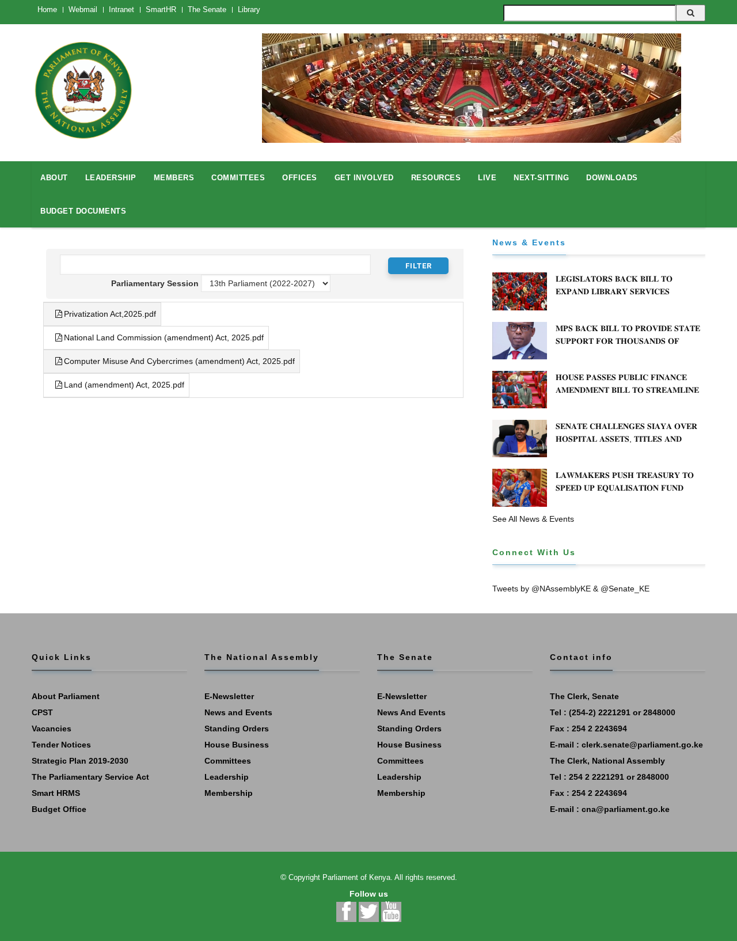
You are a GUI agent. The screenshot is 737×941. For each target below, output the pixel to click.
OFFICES (299, 177)
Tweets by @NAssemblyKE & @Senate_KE (570, 588)
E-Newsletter (229, 696)
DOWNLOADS (612, 177)
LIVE (487, 177)
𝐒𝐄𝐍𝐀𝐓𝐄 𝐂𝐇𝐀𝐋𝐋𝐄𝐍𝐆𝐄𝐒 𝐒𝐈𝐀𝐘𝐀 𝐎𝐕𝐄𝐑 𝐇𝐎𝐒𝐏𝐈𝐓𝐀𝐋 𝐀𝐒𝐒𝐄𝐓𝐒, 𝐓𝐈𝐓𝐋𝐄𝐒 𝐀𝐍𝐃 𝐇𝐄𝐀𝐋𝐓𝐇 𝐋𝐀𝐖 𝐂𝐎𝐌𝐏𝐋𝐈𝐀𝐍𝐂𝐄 (626, 439)
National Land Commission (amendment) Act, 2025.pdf (164, 337)
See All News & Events (533, 518)
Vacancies (51, 728)
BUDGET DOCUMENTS (83, 211)
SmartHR (161, 9)
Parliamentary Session (154, 283)
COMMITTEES (238, 177)
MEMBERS (174, 177)
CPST (42, 712)
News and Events (238, 712)
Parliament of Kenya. (357, 877)
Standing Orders (236, 728)
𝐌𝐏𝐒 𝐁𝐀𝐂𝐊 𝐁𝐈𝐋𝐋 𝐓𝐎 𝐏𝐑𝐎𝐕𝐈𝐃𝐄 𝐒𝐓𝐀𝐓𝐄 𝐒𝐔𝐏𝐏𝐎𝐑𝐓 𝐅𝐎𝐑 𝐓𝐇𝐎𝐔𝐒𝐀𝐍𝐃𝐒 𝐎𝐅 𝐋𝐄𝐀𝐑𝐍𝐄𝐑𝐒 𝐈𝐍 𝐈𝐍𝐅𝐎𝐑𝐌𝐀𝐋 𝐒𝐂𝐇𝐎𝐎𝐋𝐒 (628, 341)
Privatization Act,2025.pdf (110, 313)
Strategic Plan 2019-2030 (80, 760)
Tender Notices (61, 744)
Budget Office (59, 809)
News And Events (411, 712)
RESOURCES (436, 177)
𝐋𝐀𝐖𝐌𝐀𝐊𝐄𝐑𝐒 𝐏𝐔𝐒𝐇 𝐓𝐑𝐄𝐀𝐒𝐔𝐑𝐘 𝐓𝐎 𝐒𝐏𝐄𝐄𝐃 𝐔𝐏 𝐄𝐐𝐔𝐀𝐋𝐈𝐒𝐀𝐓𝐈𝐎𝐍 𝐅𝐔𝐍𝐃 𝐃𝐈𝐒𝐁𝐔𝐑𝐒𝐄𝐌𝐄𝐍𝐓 (625, 487)
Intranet (121, 9)
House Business (236, 744)
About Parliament (66, 696)
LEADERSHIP (110, 177)
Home (47, 9)
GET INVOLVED (364, 177)
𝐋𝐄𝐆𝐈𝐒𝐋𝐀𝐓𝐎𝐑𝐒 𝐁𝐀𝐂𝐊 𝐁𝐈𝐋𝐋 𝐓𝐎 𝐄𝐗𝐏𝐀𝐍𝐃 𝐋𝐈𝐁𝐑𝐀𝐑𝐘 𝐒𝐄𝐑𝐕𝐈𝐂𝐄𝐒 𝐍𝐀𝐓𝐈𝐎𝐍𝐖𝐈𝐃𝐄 (614, 291)
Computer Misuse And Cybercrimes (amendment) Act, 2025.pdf (179, 361)
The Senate (207, 9)
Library (249, 9)
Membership (228, 793)
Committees (227, 760)
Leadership (226, 776)
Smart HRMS (56, 793)
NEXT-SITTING (541, 177)
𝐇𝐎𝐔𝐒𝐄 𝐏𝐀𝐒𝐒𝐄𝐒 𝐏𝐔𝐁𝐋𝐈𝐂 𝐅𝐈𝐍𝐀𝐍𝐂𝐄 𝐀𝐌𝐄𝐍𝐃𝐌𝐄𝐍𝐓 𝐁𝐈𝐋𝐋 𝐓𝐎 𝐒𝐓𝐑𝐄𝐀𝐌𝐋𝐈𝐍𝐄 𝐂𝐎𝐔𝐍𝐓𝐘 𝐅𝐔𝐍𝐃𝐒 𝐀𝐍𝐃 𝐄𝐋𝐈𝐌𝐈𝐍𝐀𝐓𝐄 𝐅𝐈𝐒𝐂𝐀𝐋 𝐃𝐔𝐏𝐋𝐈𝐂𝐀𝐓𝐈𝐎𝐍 (627, 396)
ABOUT (54, 177)
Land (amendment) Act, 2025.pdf (124, 384)
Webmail (83, 9)
